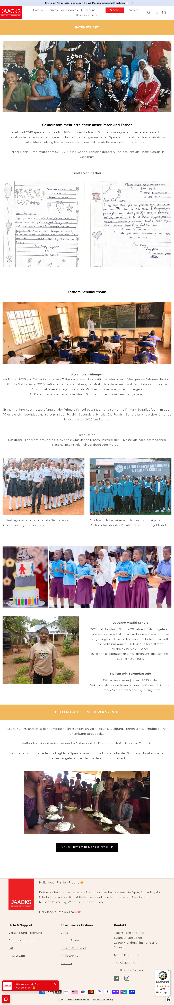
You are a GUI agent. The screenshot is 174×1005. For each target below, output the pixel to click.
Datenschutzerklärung (77, 1000)
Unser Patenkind (73, 948)
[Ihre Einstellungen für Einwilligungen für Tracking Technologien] (168, 999)
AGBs (60, 1000)
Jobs (64, 932)
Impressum (16, 955)
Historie (66, 963)
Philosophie (69, 955)
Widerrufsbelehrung (103, 1000)
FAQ (11, 948)
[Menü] (169, 971)
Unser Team (70, 940)
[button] (35, 10)
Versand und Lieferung (25, 932)
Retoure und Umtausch (26, 940)
